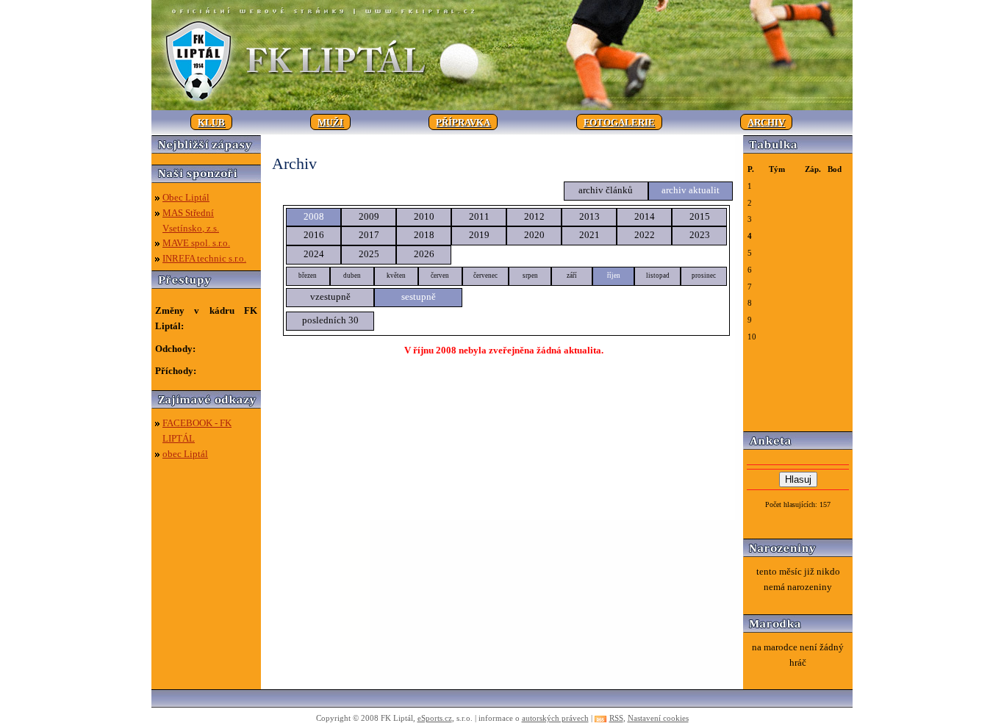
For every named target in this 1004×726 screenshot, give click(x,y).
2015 (699, 216)
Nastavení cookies (658, 718)
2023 (699, 234)
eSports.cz (434, 718)
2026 (424, 253)
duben (352, 275)
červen (440, 275)
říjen (613, 275)
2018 (424, 234)
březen (307, 275)
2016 (314, 234)
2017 (369, 234)
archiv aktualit (690, 189)
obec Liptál (185, 453)
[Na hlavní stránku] (502, 106)
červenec (485, 275)
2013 (589, 216)
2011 (479, 216)
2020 (534, 234)
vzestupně (330, 296)
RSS (616, 718)
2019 (479, 234)
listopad (658, 275)
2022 (644, 234)
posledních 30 (330, 320)
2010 (424, 216)
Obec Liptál (185, 197)
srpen (530, 275)
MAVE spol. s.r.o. (196, 242)
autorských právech (555, 718)
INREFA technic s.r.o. (204, 258)
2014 (644, 216)
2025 (369, 253)
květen (396, 275)
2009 (369, 216)
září (572, 275)
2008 (314, 216)
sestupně (418, 296)
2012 (534, 216)
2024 (314, 253)
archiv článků (605, 189)
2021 (589, 234)
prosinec (704, 275)
